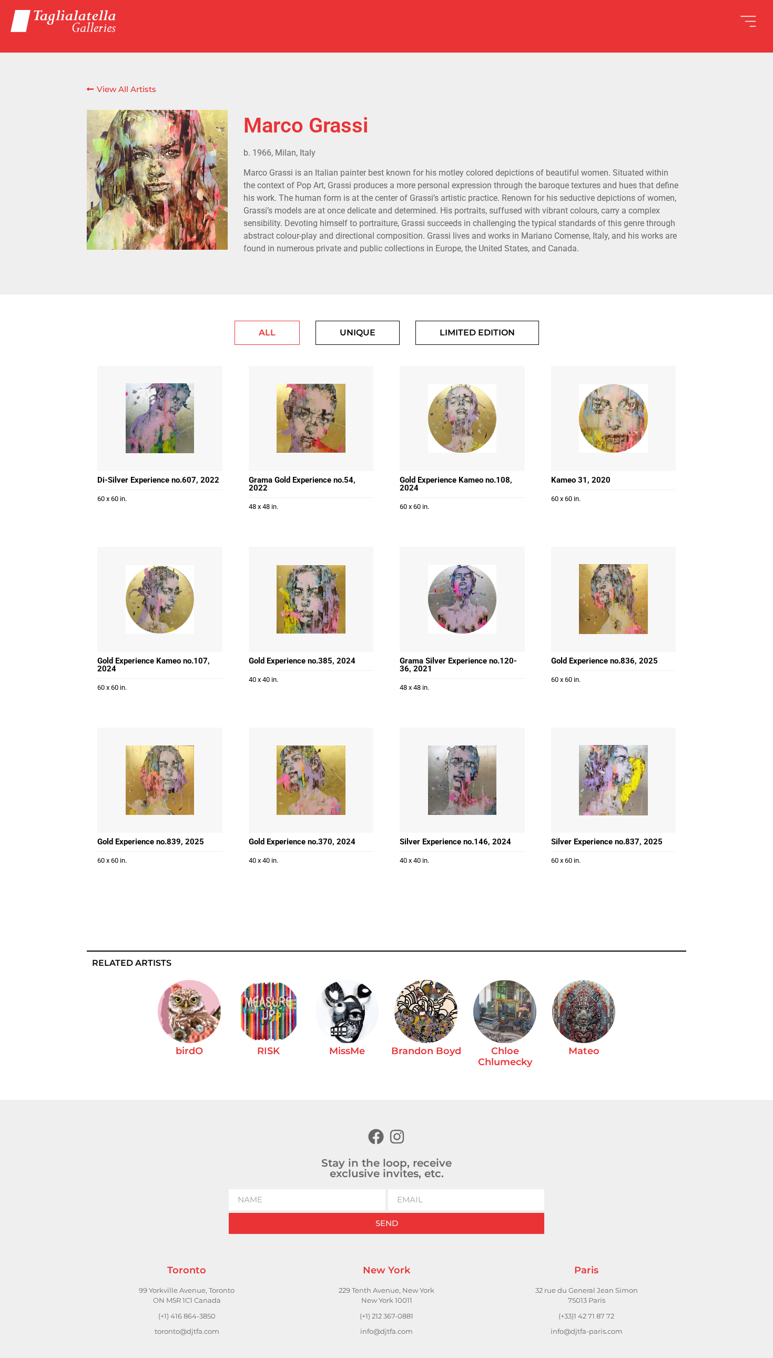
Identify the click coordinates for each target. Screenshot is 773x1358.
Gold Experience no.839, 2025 (150, 841)
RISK (268, 1051)
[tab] (267, 333)
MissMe (347, 1051)
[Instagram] (397, 1136)
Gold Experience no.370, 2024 (302, 841)
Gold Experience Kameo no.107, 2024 (153, 664)
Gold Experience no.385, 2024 (302, 661)
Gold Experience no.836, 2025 (604, 661)
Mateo (583, 1051)
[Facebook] (376, 1136)
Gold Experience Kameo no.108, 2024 (456, 484)
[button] (574, 21)
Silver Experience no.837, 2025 (607, 841)
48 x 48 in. (263, 506)
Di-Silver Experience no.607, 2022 (158, 480)
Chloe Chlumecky (505, 1056)
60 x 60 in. (112, 499)
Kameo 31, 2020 (581, 480)
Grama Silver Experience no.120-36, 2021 (458, 664)
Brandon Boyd (426, 1051)
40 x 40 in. (263, 679)
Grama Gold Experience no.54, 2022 (302, 484)
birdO (189, 1051)
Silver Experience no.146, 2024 (455, 841)
